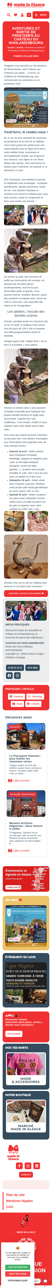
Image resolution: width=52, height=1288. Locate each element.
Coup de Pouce (28, 794)
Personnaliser (18, 1280)
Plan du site (15, 1195)
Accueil (10, 47)
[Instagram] (17, 675)
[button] (16, 697)
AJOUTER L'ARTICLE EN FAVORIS (25, 593)
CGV (9, 1207)
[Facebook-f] (19, 1165)
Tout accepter (17, 1267)
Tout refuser (18, 1274)
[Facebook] (9, 675)
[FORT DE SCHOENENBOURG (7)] (26, 1003)
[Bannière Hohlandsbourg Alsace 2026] (26, 945)
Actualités (15, 727)
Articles (20, 47)
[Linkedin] (36, 1165)
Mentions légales (19, 1201)
